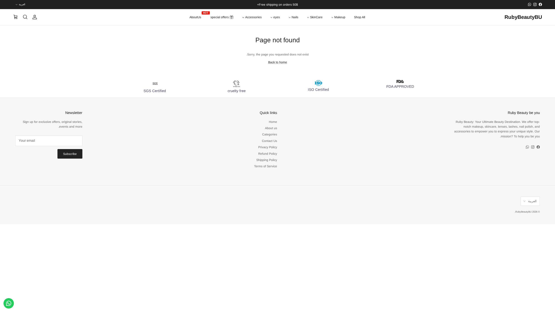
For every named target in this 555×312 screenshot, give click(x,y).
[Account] (35, 17)
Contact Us (269, 141)
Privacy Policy (267, 147)
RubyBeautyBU (523, 211)
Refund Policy (267, 153)
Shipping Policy (266, 160)
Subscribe (70, 154)
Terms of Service (265, 166)
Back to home (277, 62)
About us (271, 128)
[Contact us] (8, 303)
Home (273, 122)
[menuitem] (359, 17)
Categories (269, 134)
